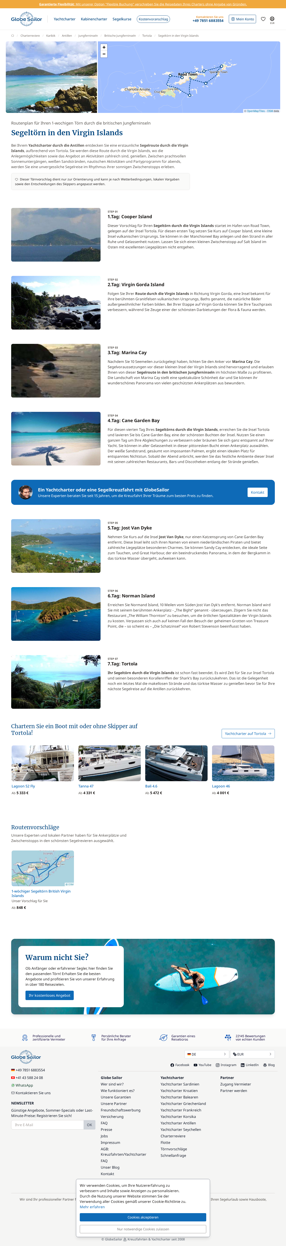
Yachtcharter (135, 1154)
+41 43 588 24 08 (29, 1077)
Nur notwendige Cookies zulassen (143, 1229)
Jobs (104, 1136)
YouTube (205, 1065)
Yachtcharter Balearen (179, 1097)
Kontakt (257, 492)
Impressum (110, 1142)
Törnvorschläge (174, 1149)
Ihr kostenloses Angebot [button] (49, 995)
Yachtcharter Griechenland (183, 1103)
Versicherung (112, 1116)
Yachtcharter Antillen (178, 1123)
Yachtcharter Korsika (178, 1116)
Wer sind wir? (112, 1084)
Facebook (182, 1065)
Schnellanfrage (173, 1155)
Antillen (67, 36)
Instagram (228, 1065)
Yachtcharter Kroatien (179, 1090)
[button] (64, 19)
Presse (106, 1129)
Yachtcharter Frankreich (181, 1110)
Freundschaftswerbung (121, 1110)
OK (89, 1124)
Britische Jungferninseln (120, 36)
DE (194, 1054)
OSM (270, 111)
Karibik (50, 36)
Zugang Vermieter (235, 1084)
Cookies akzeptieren (143, 1217)
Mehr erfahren (92, 1206)
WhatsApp (24, 1085)
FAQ (104, 1123)
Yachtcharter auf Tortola (245, 733)
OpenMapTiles (256, 111)
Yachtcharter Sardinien (180, 1084)
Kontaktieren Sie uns (33, 1092)
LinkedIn (252, 1065)
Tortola (147, 36)
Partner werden (233, 1090)
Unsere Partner (114, 1103)
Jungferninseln (88, 36)
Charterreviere (30, 36)
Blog (271, 1065)
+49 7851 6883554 (30, 1070)
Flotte (165, 1142)
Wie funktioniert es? (118, 1090)
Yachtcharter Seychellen (181, 1129)
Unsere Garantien (116, 1097)
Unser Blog (110, 1167)
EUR (240, 1054)
